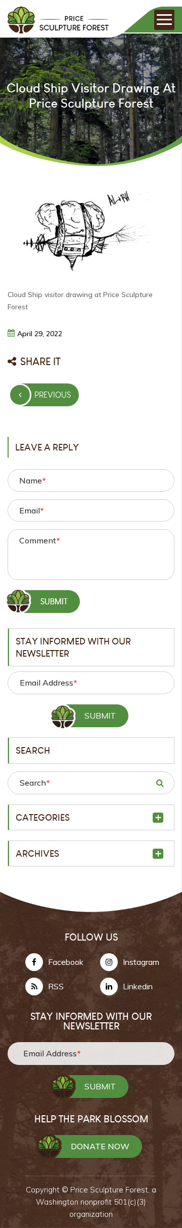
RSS (56, 986)
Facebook (65, 962)
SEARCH (159, 782)
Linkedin (138, 986)
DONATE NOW (100, 1146)
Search (35, 783)
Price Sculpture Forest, (111, 1189)
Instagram (141, 962)
